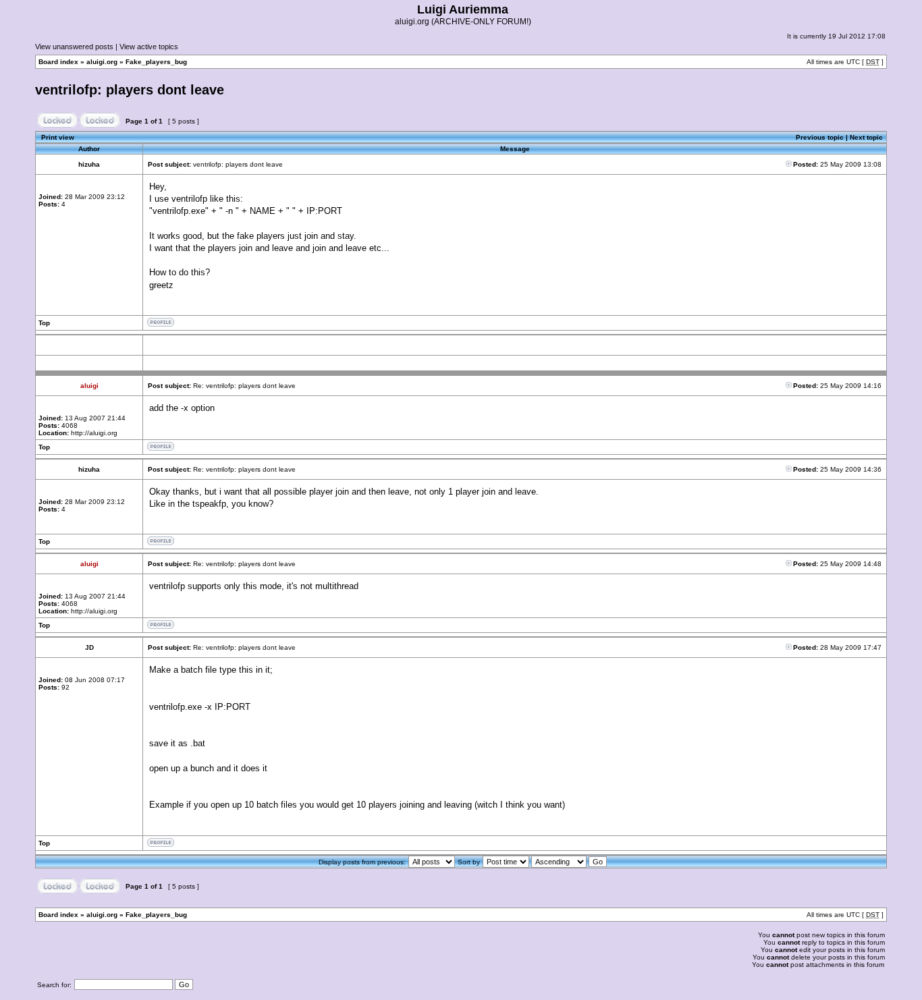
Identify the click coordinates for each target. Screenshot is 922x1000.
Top (44, 323)
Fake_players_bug (156, 61)
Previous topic (820, 137)
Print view (57, 137)
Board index (58, 61)
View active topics (148, 47)
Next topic (866, 137)
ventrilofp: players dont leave (129, 89)
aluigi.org (101, 61)
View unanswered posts (74, 47)
